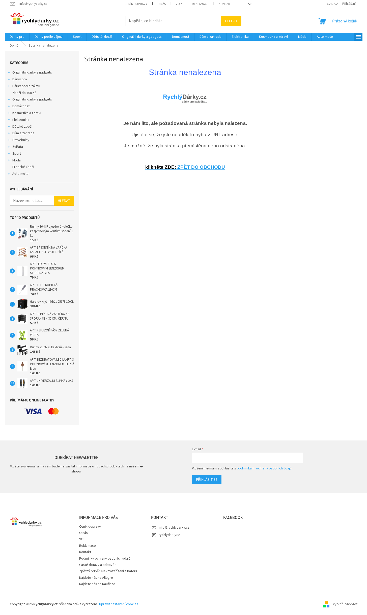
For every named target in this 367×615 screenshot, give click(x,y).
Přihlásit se (206, 479)
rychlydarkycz (169, 534)
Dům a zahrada (23, 133)
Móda (16, 160)
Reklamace (200, 4)
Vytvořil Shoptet (345, 604)
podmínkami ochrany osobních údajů (264, 468)
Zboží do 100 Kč (24, 92)
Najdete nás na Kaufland (97, 584)
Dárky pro (19, 79)
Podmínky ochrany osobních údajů (104, 558)
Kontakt (225, 4)
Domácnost (21, 106)
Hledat (231, 21)
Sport (16, 153)
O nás (161, 4)
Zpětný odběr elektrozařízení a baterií (108, 571)
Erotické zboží (23, 166)
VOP (179, 4)
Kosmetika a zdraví (26, 113)
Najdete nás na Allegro (96, 577)
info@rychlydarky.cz (174, 527)
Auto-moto (20, 173)
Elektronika (20, 119)
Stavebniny (20, 140)
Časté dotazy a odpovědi (98, 564)
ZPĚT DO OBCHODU (185, 167)
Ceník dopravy (136, 4)
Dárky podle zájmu (26, 86)
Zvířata (17, 146)
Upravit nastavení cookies (118, 604)
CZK (330, 4)
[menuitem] (17, 37)
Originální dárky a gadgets (32, 72)
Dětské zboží (22, 126)
